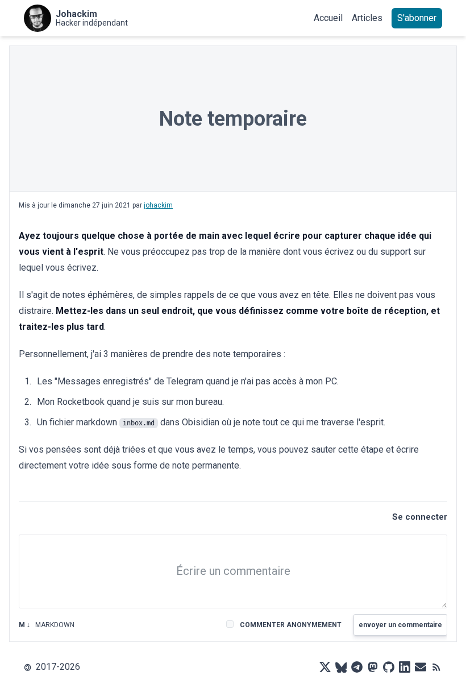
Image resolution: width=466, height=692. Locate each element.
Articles (367, 18)
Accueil (328, 18)
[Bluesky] (341, 667)
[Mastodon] (372, 667)
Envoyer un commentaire (400, 625)
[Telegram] (357, 667)
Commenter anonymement (291, 625)
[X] (325, 667)
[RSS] (436, 667)
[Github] (388, 667)
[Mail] (420, 667)
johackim (158, 205)
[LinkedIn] (404, 667)
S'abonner (416, 18)
